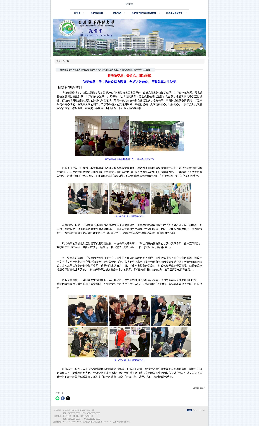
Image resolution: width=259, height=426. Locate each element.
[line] (57, 398)
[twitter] (68, 398)
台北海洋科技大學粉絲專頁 (144, 13)
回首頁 (77, 13)
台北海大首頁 (97, 13)
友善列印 (59, 393)
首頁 (58, 61)
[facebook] (63, 398)
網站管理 (117, 13)
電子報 (66, 61)
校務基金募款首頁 (174, 13)
